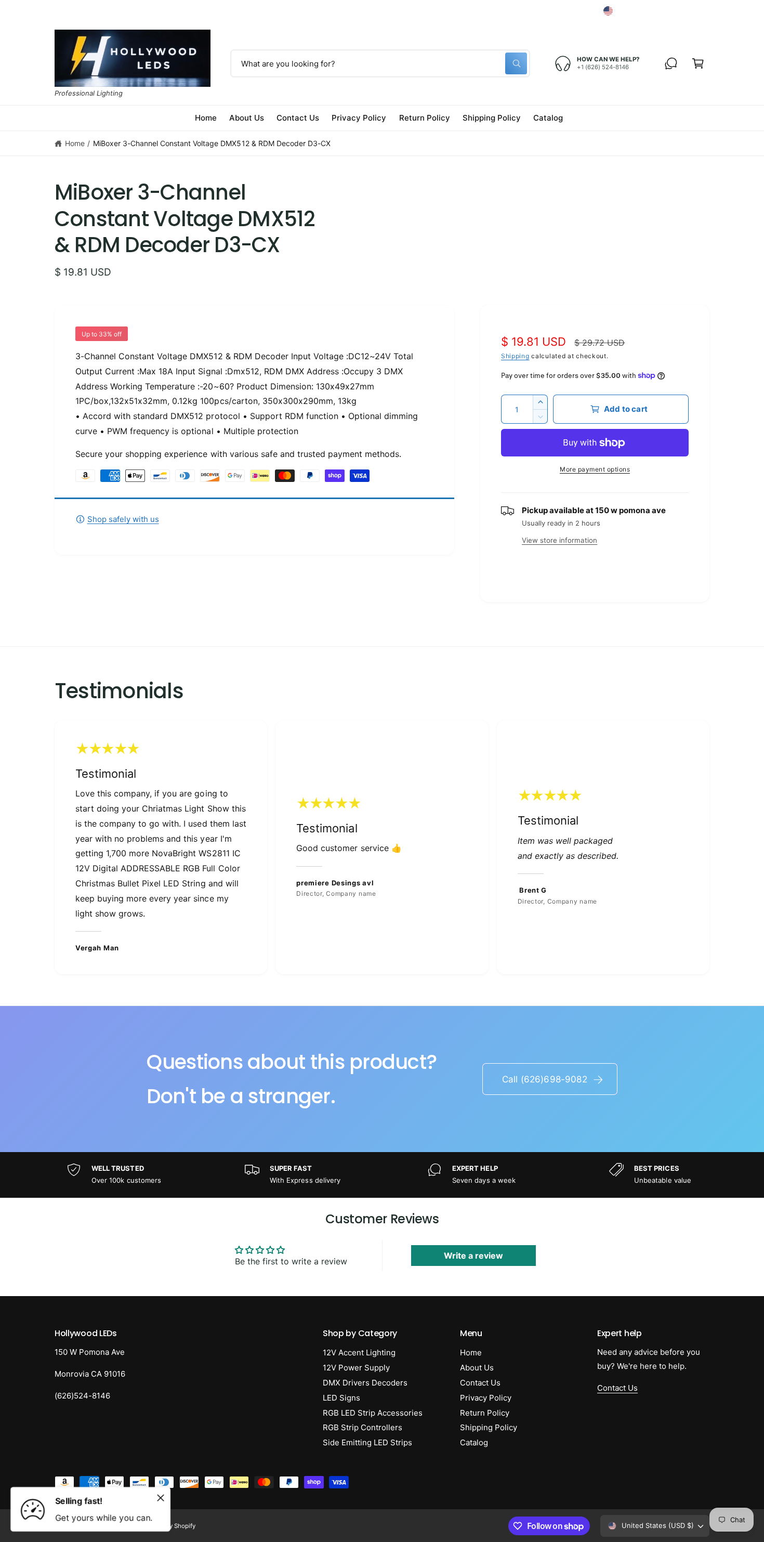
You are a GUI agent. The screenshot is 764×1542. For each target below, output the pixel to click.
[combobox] (380, 63)
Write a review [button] (473, 1255)
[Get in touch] (670, 63)
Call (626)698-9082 (544, 1079)
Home (75, 143)
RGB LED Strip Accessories (373, 1413)
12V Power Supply (356, 1368)
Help (512, 10)
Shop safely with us (123, 519)
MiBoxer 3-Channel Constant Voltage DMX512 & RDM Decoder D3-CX (212, 143)
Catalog (474, 1442)
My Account (564, 10)
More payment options (595, 469)
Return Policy (484, 1413)
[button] (698, 63)
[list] (382, 847)
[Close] (160, 1497)
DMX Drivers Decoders (365, 1383)
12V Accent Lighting (359, 1352)
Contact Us (480, 1383)
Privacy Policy (485, 1398)
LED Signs (341, 1398)
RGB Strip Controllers (362, 1427)
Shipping (515, 356)
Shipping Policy (488, 1427)
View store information (559, 540)
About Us (477, 1368)
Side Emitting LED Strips (367, 1442)
